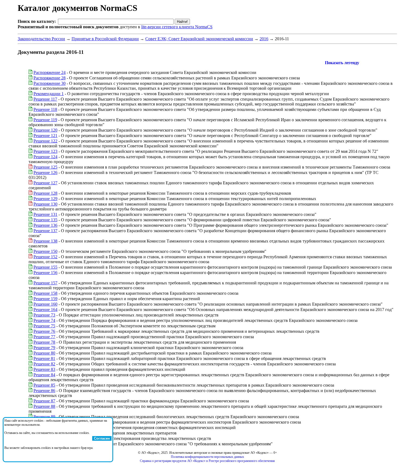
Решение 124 (45, 156)
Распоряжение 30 (49, 83)
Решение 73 (44, 315)
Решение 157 (45, 283)
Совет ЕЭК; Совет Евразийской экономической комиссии (199, 38)
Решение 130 (45, 204)
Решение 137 (45, 230)
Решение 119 (45, 119)
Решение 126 (45, 172)
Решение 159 (45, 298)
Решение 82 (44, 364)
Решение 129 (45, 198)
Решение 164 (45, 309)
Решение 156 (45, 272)
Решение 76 (44, 331)
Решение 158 (45, 293)
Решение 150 (45, 251)
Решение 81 (44, 358)
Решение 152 (45, 256)
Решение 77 (44, 336)
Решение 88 (44, 406)
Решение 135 (45, 220)
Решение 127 (45, 183)
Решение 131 (45, 214)
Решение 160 (45, 304)
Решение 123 (45, 151)
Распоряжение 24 (49, 72)
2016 (264, 38)
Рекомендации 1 (48, 93)
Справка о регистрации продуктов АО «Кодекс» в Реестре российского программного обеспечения (207, 461)
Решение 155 (45, 267)
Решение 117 (45, 99)
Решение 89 (44, 416)
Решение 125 (45, 167)
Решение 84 (44, 374)
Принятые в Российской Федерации (105, 38)
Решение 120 (45, 130)
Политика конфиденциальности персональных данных (207, 457)
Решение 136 (45, 225)
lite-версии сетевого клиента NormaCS (177, 26)
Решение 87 (44, 401)
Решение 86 (44, 390)
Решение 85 (44, 385)
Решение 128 (45, 193)
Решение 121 (45, 135)
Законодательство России (41, 38)
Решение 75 (44, 326)
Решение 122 (45, 141)
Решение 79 (44, 347)
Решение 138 (45, 241)
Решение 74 (44, 320)
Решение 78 (44, 342)
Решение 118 (45, 109)
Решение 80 (44, 353)
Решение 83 (44, 369)
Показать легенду (342, 62)
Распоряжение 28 (49, 78)
